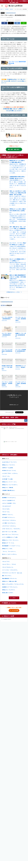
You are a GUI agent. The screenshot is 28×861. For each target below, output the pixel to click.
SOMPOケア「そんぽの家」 (7, 467)
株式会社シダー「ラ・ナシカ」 (8, 542)
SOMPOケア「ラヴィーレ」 (7, 514)
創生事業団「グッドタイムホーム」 (9, 497)
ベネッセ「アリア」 (6, 561)
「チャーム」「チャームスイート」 (9, 551)
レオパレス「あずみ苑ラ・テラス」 (9, 503)
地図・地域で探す (15, 149)
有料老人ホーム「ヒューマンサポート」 (10, 484)
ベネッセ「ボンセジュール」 (8, 567)
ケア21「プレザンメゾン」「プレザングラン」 (11, 528)
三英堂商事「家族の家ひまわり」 (8, 490)
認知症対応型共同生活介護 (7, 301)
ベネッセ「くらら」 (6, 511)
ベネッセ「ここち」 (6, 476)
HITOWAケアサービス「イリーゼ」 (9, 470)
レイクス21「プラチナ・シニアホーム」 (10, 473)
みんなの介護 (15, 610)
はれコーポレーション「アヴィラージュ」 (10, 534)
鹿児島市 (2, 12)
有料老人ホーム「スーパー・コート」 (9, 481)
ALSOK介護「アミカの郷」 (7, 479)
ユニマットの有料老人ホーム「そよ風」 (10, 537)
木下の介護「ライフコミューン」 (8, 517)
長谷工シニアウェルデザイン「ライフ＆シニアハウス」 (13, 584)
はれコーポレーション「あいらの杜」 (9, 531)
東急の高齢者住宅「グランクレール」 (9, 578)
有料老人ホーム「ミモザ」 (7, 548)
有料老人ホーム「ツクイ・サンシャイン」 (10, 540)
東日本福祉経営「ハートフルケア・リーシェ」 (11, 545)
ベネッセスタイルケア (6, 506)
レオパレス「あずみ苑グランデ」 (8, 500)
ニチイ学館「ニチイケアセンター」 (9, 523)
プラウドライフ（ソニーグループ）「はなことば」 (12, 572)
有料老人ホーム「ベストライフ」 (8, 464)
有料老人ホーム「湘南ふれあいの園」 (9, 581)
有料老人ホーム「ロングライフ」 (8, 589)
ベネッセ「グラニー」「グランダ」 (9, 564)
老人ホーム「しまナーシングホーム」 (9, 554)
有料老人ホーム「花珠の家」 (8, 487)
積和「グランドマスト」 (7, 575)
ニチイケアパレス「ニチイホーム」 (9, 520)
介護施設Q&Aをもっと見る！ (13, 292)
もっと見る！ (13, 597)
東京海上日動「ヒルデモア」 (8, 592)
